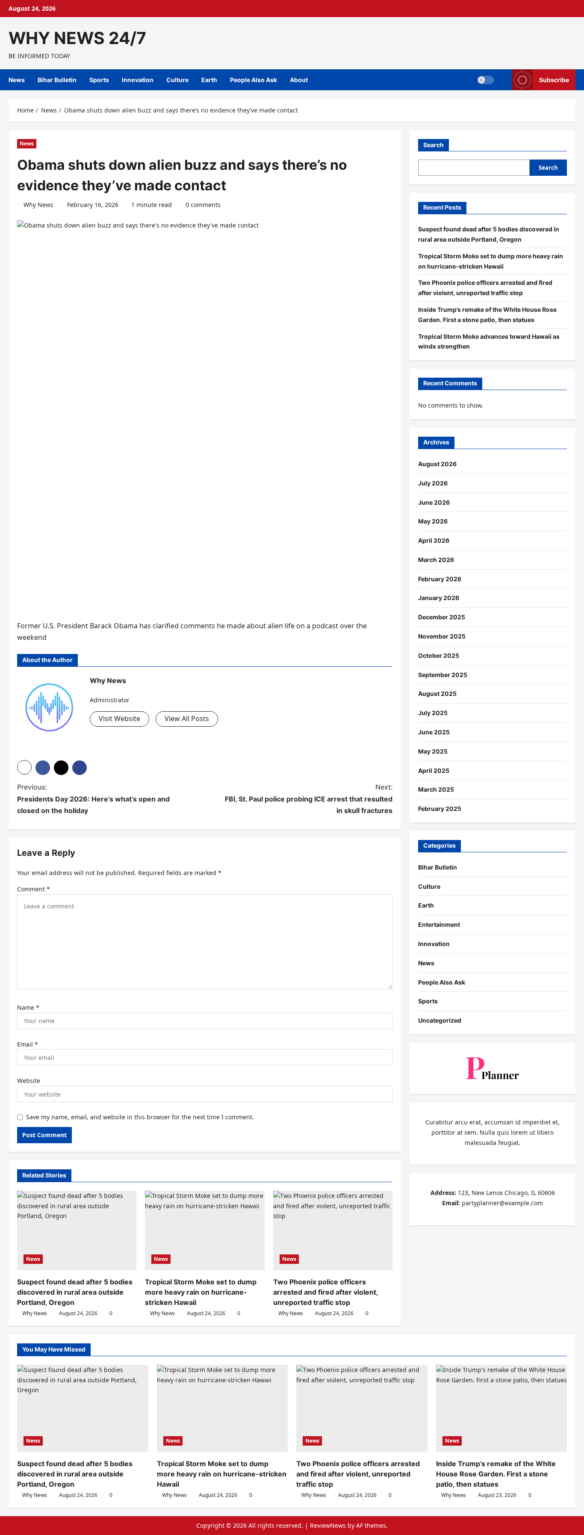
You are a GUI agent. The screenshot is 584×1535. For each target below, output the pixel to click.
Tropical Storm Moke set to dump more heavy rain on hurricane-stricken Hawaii (201, 1292)
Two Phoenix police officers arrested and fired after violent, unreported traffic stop (325, 1292)
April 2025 (433, 770)
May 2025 (433, 751)
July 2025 (433, 713)
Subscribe (554, 79)
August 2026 (437, 463)
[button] (24, 767)
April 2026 (433, 540)
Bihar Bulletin (57, 79)
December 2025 (441, 617)
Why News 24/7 (77, 38)
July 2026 (433, 483)
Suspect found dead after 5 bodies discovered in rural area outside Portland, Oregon (75, 1292)
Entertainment (439, 925)
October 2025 (438, 655)
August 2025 (437, 694)
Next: (308, 798)
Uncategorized (439, 1020)
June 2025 (434, 732)
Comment (33, 889)
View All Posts (187, 718)
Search (433, 144)
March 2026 (436, 559)
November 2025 (442, 636)
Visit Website (119, 718)
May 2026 (433, 521)
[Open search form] (503, 79)
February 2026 (439, 579)
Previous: (93, 798)
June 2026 (434, 502)
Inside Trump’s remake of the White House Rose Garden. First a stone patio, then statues (496, 1473)
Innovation (137, 79)
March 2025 (436, 789)
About (299, 79)
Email (27, 1044)
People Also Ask (253, 79)
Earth (209, 79)
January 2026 (438, 598)
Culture (177, 79)
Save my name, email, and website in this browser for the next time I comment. (140, 1117)
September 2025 (442, 674)
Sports (99, 79)
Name (28, 1007)
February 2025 (439, 809)
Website (28, 1081)
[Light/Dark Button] (485, 80)
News (17, 79)
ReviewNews (328, 1525)
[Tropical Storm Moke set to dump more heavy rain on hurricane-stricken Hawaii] (204, 1230)
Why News (38, 205)
